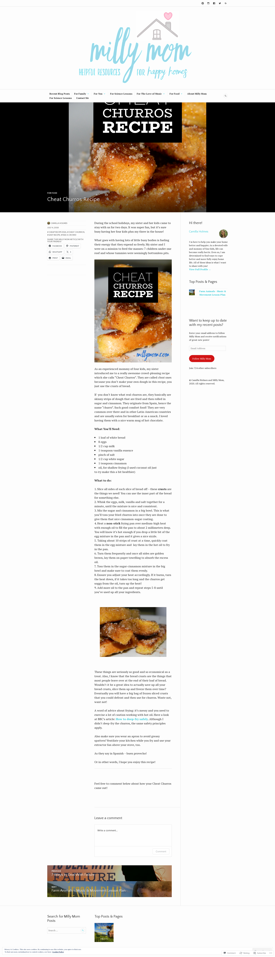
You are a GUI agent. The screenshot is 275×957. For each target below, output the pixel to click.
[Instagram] (208, 3)
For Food (174, 93)
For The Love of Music (149, 93)
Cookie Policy (58, 952)
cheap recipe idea (57, 232)
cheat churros (76, 232)
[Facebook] (214, 3)
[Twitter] (220, 3)
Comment (161, 851)
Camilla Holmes (59, 223)
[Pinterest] (203, 3)
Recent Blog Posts (59, 93)
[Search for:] (66, 930)
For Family (80, 93)
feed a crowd (69, 235)
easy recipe (54, 235)
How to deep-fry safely (132, 719)
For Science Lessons (121, 93)
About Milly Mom (197, 93)
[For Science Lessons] (225, 3)
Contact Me (82, 98)
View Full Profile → (200, 269)
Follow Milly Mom (201, 358)
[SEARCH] (225, 96)
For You (98, 93)
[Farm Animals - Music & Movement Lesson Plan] (104, 932)
